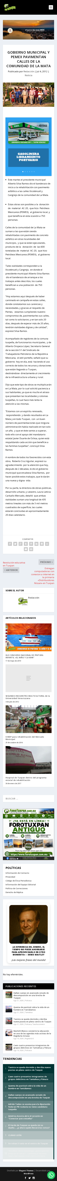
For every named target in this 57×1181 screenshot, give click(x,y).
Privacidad (10, 877)
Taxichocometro (38, 1024)
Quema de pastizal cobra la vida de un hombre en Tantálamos (31, 1008)
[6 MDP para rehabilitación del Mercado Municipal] (29, 719)
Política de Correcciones (17, 888)
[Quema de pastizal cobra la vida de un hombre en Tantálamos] (9, 1009)
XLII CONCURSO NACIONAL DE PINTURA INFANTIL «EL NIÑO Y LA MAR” (24, 656)
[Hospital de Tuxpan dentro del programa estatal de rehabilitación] (29, 760)
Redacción (28, 71)
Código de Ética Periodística (18, 880)
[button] (51, 1175)
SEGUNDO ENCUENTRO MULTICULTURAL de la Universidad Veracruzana (28, 697)
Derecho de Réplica (14, 892)
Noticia (28, 75)
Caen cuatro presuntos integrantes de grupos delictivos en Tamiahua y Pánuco (32, 1046)
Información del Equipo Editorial (21, 884)
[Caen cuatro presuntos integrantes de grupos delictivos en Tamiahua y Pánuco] (9, 1047)
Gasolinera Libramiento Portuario (28, 157)
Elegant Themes (26, 1170)
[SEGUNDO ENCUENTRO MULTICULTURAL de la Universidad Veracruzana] (29, 678)
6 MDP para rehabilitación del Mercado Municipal (25, 738)
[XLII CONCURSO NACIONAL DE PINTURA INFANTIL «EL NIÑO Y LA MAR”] (29, 637)
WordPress (28, 1173)
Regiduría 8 (29, 1038)
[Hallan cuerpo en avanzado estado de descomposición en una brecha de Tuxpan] (9, 994)
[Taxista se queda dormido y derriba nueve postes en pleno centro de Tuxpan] (9, 1021)
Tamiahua (28, 1012)
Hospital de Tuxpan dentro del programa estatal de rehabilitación (26, 778)
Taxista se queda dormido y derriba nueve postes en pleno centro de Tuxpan (32, 1020)
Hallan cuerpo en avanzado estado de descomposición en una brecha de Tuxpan (31, 995)
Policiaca (28, 1000)
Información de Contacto (17, 873)
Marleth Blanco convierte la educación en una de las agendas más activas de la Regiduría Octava (32, 1033)
